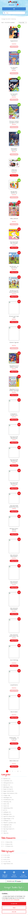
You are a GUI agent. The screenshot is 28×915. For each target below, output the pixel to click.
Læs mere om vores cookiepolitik (11, 900)
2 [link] (9, 771)
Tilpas (14, 907)
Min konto (11, 5)
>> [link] (20, 771)
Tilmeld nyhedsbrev (14, 875)
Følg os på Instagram (4, 875)
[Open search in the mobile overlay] (14, 13)
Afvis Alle (14, 911)
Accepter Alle (14, 903)
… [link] (15, 771)
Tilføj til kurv (14, 46)
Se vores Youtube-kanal (23, 875)
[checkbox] (14, 779)
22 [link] (17, 771)
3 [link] (12, 771)
